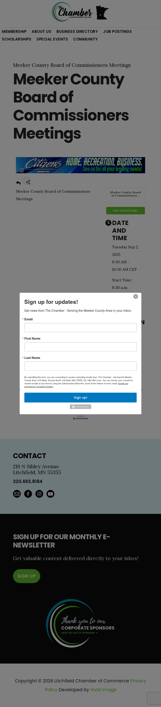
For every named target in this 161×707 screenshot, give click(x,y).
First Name (32, 338)
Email (28, 319)
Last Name (32, 357)
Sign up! (80, 397)
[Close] (135, 296)
